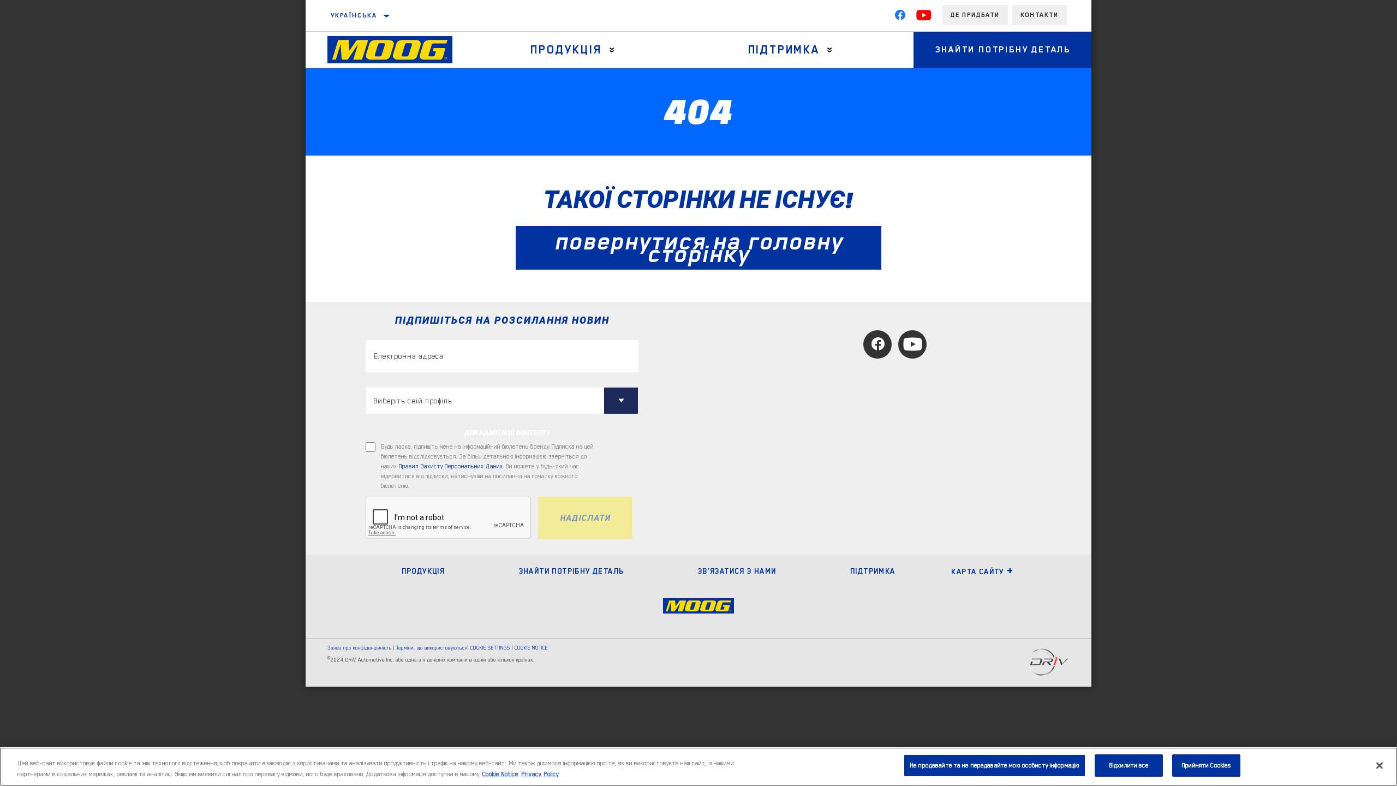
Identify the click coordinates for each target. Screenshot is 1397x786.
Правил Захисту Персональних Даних (451, 466)
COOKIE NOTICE (531, 648)
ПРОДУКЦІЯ (423, 571)
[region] (698, 766)
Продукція (565, 49)
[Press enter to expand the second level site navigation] (612, 50)
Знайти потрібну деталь (1003, 50)
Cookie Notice (500, 774)
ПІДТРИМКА (872, 571)
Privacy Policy (540, 774)
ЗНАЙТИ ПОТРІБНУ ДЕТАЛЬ (571, 571)
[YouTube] (924, 17)
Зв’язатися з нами (737, 571)
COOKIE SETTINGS (490, 648)
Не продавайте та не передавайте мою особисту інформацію (994, 765)
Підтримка (784, 49)
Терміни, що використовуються (432, 648)
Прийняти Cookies (1206, 765)
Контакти (1039, 15)
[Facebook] (899, 17)
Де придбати (975, 15)
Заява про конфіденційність (359, 648)
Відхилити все (1129, 765)
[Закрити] (1380, 765)
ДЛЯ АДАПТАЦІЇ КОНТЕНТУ (507, 433)
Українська (354, 15)
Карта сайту (977, 571)
